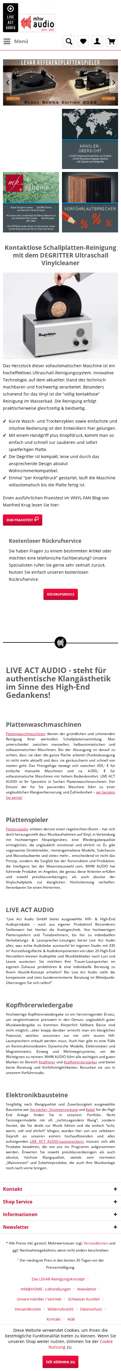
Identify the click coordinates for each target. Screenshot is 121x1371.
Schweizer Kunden (84, 1299)
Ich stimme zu (60, 1362)
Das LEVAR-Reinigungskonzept (58, 1279)
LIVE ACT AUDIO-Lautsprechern (56, 1141)
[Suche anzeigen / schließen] (68, 41)
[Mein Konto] (97, 41)
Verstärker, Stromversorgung (54, 1109)
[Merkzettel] (83, 41)
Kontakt (54, 1319)
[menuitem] (15, 41)
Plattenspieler (17, 829)
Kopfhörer (47, 1062)
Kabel (90, 1109)
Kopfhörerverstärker (80, 1062)
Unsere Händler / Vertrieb (39, 1299)
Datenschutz (91, 1309)
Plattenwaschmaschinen (26, 733)
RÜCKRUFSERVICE (60, 594)
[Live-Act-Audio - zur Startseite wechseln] (29, 17)
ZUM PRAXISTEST (20, 520)
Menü (21, 41)
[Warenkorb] (111, 41)
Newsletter (86, 1289)
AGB (71, 1319)
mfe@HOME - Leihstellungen (46, 1289)
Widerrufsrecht (61, 1309)
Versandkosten (96, 1243)
